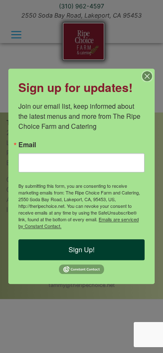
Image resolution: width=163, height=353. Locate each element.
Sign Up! (81, 249)
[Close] (147, 76)
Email (27, 144)
